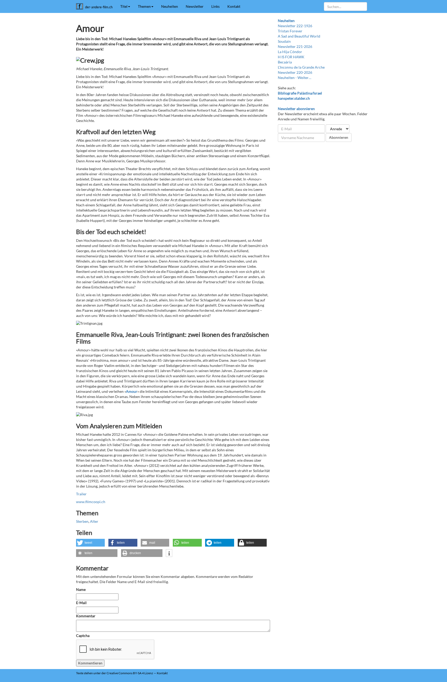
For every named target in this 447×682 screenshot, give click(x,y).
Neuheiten (169, 6)
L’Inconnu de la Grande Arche (301, 67)
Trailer (81, 494)
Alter (94, 521)
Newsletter (195, 6)
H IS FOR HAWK (291, 57)
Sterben (82, 521)
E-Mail (81, 602)
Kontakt (233, 6)
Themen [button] (144, 6)
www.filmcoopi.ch (90, 501)
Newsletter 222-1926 (295, 26)
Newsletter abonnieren (296, 108)
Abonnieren (338, 137)
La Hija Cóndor (290, 51)
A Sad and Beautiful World (299, 36)
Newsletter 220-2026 (295, 72)
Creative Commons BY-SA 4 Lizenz (130, 673)
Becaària (285, 62)
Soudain (284, 41)
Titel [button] (124, 6)
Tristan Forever (290, 31)
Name (81, 589)
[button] (90, 543)
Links (215, 6)
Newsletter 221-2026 (295, 46)
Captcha (83, 635)
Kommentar (86, 616)
